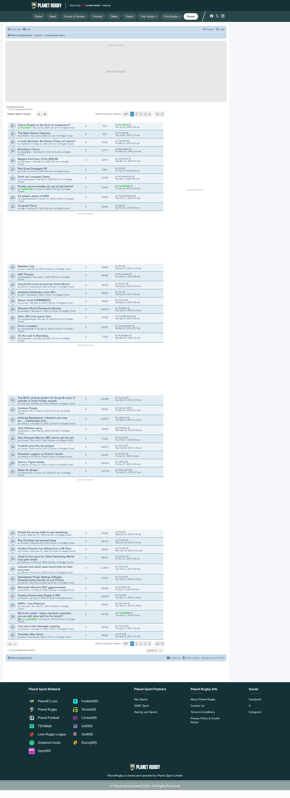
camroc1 (25, 423)
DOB (23, 171)
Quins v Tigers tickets (31, 462)
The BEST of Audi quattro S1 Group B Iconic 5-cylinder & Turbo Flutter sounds (46, 399)
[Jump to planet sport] (91, 5)
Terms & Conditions (203, 712)
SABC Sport (141, 705)
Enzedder (26, 127)
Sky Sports (141, 699)
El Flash (25, 136)
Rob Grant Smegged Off (32, 168)
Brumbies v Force (28, 149)
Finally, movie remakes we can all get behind (45, 186)
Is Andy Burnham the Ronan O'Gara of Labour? (47, 141)
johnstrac (25, 431)
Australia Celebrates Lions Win (36, 292)
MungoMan (26, 152)
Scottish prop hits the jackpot (36, 445)
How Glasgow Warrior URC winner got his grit (46, 437)
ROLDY (24, 287)
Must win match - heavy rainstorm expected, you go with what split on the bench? (45, 615)
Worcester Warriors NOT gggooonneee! (42, 587)
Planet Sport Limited (170, 775)
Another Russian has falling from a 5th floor (44, 548)
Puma (24, 598)
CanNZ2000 (27, 189)
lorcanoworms (28, 179)
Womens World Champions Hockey (39, 308)
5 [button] (149, 114)
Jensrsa (25, 403)
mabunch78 (27, 411)
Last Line (25, 606)
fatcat (24, 637)
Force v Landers (27, 326)
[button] (126, 114)
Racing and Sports (145, 712)
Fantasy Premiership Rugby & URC (39, 595)
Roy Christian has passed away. (37, 540)
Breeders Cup (26, 266)
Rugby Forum (68, 127)
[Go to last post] (130, 125)
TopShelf (25, 144)
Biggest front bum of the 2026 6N (38, 158)
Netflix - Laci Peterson (31, 603)
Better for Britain (28, 470)
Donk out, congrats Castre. (34, 176)
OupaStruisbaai (28, 199)
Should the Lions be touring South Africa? (44, 284)
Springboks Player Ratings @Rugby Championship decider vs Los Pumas (41, 579)
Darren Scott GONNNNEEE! (34, 300)
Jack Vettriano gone (30, 428)
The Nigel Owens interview (34, 133)
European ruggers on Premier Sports (40, 453)
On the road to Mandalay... (34, 335)
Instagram (255, 712)
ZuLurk (24, 303)
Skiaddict (25, 311)
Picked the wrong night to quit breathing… (44, 532)
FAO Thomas (26, 274)
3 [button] (140, 114)
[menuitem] (27, 29)
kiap (23, 208)
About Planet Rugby (203, 699)
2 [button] (136, 114)
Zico (23, 269)
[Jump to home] (47, 5)
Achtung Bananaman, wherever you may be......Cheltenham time (42, 419)
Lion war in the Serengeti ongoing (39, 626)
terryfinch (25, 590)
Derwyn (25, 456)
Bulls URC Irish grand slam (34, 316)
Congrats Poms (27, 205)
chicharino (26, 161)
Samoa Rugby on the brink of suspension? (44, 125)
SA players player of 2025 (33, 196)
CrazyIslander (28, 329)
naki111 (24, 465)
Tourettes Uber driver (30, 634)
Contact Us (197, 705)
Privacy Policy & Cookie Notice (205, 720)
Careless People (27, 408)
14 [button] (157, 114)
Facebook (255, 699)
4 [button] (145, 114)
